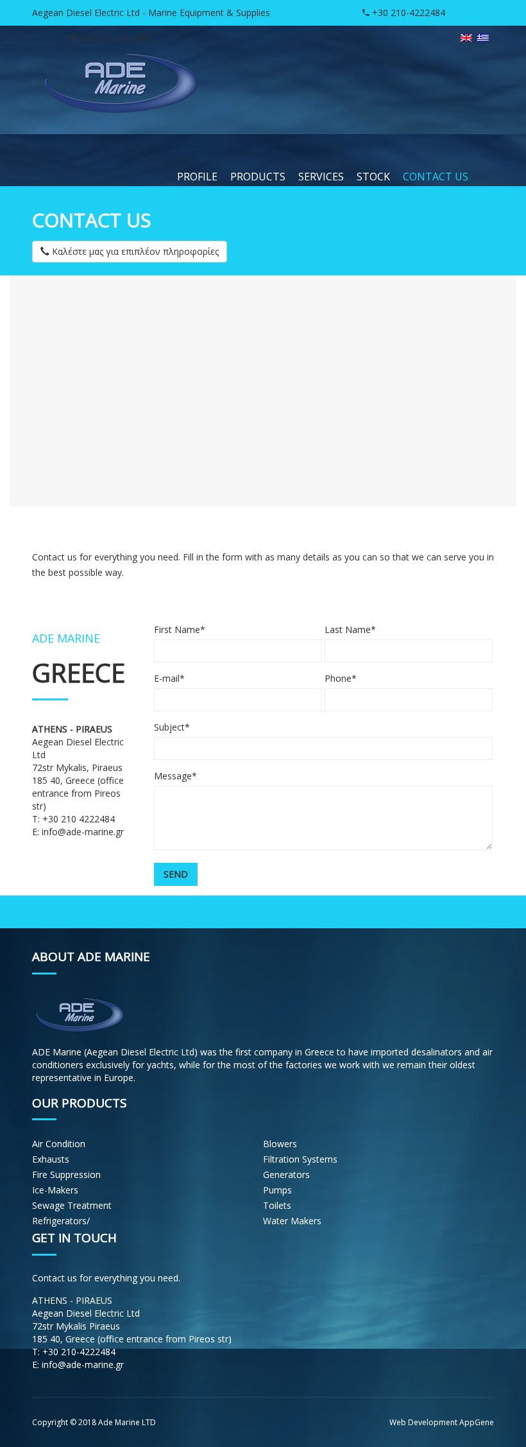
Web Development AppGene (441, 1422)
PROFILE (197, 176)
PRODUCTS (257, 176)
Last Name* (350, 629)
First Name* (179, 629)
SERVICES (321, 176)
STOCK (373, 176)
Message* (175, 776)
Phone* (341, 678)
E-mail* (169, 678)
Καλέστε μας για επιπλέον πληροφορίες (134, 251)
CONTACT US (435, 176)
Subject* (172, 727)
